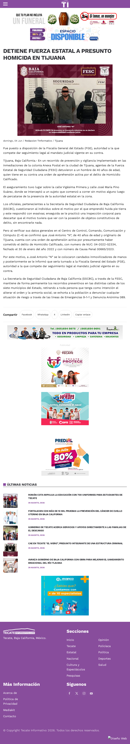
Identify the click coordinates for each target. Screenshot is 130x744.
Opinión (103, 639)
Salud (102, 664)
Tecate (71, 646)
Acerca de (10, 692)
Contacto (9, 716)
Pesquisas (73, 675)
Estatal (71, 652)
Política (103, 652)
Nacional (73, 658)
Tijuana (59, 140)
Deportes (104, 658)
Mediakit (9, 710)
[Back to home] (65, 4)
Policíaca (104, 646)
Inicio (70, 639)
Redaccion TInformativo (38, 140)
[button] (5, 4)
